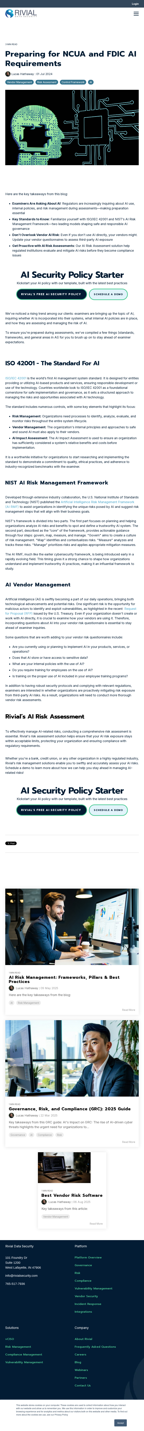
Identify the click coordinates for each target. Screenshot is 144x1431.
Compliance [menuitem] (83, 1281)
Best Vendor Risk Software (72, 1195)
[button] (136, 13)
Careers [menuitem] (80, 1354)
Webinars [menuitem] (81, 1370)
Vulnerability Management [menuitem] (93, 1288)
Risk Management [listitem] (28, 1002)
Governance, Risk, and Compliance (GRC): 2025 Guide (70, 1109)
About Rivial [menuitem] (83, 1339)
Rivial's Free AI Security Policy (51, 294)
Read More (128, 1010)
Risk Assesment (46, 82)
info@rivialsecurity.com (21, 1275)
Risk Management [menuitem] (18, 1347)
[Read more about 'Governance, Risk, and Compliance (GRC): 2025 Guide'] (72, 1058)
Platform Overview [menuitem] (88, 1257)
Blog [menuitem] (78, 1362)
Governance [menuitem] (83, 1265)
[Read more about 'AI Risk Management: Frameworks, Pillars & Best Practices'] (72, 927)
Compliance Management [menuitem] (23, 1354)
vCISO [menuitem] (9, 1339)
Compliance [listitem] (45, 1134)
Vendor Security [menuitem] (86, 1296)
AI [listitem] (12, 1002)
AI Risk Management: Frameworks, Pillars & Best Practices (64, 979)
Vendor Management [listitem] (55, 1216)
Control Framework (73, 82)
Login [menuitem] (135, 3)
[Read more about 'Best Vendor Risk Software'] (72, 1167)
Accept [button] (120, 1422)
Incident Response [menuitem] (88, 1304)
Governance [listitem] (18, 1134)
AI (91, 82)
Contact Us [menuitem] (83, 1385)
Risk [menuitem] (77, 1273)
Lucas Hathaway (23, 74)
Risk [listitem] (59, 1134)
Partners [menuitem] (81, 1378)
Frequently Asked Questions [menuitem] (95, 1347)
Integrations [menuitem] (83, 1312)
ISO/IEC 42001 (15, 378)
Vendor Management (19, 82)
